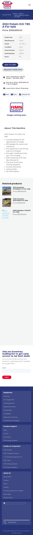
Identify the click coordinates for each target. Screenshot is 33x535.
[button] (16, 83)
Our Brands (7, 413)
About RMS (7, 477)
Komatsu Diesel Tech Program (13, 491)
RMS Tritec (7, 460)
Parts (5, 430)
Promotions (7, 437)
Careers (6, 487)
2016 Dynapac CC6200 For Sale (22, 211)
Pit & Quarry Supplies (10, 467)
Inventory (7, 396)
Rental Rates (8, 410)
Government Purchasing (11, 420)
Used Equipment (9, 403)
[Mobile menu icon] (29, 5)
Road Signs (7, 494)
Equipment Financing (10, 417)
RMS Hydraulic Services (11, 453)
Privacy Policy (8, 497)
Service (6, 433)
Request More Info (13, 70)
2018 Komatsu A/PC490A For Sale (20, 199)
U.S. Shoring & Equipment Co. (13, 457)
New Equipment (9, 400)
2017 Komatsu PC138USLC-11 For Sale (21, 188)
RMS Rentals (8, 450)
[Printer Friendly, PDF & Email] (16, 95)
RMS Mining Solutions (11, 464)
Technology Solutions (10, 440)
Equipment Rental (9, 407)
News (5, 484)
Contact (6, 480)
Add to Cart (10, 65)
